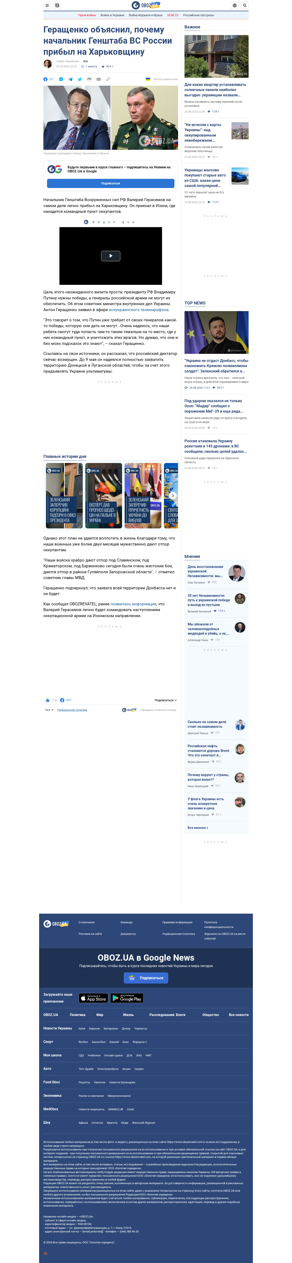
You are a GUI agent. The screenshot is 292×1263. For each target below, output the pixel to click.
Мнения (192, 556)
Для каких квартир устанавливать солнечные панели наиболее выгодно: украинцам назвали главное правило (215, 90)
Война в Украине (112, 15)
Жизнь (128, 1015)
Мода (124, 1122)
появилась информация (133, 603)
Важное (192, 26)
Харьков (94, 1028)
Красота (112, 1122)
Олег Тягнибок (196, 582)
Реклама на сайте (90, 933)
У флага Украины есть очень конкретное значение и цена (206, 803)
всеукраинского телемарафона (138, 309)
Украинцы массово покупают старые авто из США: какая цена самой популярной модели (205, 178)
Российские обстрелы (198, 15)
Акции (126, 1068)
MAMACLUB (115, 1109)
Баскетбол (99, 1042)
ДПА (129, 1055)
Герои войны (87, 15)
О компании (87, 922)
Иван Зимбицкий (198, 786)
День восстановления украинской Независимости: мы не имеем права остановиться (205, 571)
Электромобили (107, 1068)
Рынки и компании (91, 1095)
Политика (78, 1015)
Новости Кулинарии (122, 1082)
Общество (210, 1015)
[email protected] (93, 1231)
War (85, 61)
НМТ (149, 1055)
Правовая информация (177, 922)
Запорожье (110, 1028)
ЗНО (139, 1055)
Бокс (126, 1042)
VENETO (172, 15)
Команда (126, 922)
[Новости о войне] (129, 711)
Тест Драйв (86, 1068)
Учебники (94, 1055)
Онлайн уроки (113, 1055)
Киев (82, 1028)
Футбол (83, 1042)
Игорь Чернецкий (198, 814)
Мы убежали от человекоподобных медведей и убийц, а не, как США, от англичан (207, 629)
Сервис (139, 1068)
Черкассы (140, 1028)
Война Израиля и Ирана (145, 15)
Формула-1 (140, 1042)
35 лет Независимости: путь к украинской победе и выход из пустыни (209, 600)
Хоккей (114, 1042)
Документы (128, 933)
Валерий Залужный (199, 611)
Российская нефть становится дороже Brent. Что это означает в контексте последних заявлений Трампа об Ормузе (209, 751)
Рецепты (84, 1082)
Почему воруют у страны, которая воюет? (208, 777)
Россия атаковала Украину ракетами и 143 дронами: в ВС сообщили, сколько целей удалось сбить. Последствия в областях (215, 446)
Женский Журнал (143, 1122)
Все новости (239, 1015)
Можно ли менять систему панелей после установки (213, 103)
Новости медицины (92, 1109)
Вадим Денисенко (198, 761)
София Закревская (67, 61)
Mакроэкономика (119, 1095)
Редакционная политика (72, 710)
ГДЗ (81, 1055)
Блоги (180, 1015)
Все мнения (197, 828)
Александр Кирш (198, 640)
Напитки (99, 1082)
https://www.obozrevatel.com (184, 1142)
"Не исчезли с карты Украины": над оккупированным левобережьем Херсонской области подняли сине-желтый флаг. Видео (204, 132)
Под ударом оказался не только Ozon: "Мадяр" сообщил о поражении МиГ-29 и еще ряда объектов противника (213, 406)
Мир (99, 1015)
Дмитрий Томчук (198, 733)
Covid (130, 1109)
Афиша (83, 1122)
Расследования (161, 1015)
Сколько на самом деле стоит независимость (207, 724)
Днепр (126, 1028)
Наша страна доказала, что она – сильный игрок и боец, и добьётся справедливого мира (216, 380)
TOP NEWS (194, 303)
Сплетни (97, 1122)
